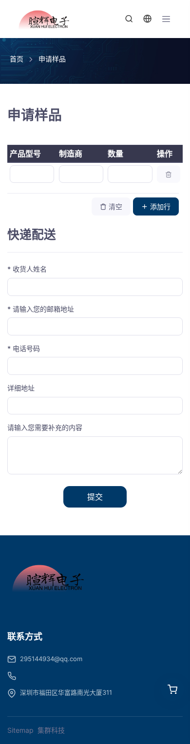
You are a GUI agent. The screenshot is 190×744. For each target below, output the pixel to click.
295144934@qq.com (51, 659)
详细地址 (21, 388)
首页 (16, 59)
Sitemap (20, 730)
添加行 (159, 206)
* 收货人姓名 (27, 269)
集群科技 (51, 730)
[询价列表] (172, 689)
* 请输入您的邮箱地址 (40, 309)
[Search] (129, 19)
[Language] (147, 19)
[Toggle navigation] (166, 19)
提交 (95, 497)
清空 (114, 206)
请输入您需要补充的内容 (44, 427)
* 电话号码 (23, 348)
